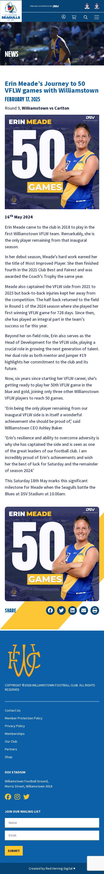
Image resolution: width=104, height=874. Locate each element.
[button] (50, 610)
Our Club (11, 741)
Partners (11, 749)
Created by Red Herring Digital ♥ (52, 868)
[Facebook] (8, 797)
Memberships (15, 733)
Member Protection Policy (24, 718)
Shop (8, 757)
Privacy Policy (15, 726)
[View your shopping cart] (74, 17)
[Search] (86, 17)
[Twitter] (26, 797)
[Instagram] (17, 797)
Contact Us (13, 710)
